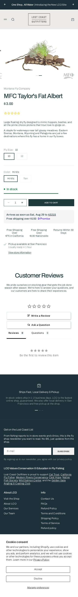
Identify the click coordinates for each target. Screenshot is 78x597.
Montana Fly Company (17, 88)
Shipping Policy (49, 518)
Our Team (9, 513)
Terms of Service (50, 523)
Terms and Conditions (53, 513)
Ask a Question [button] (40, 325)
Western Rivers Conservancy (32, 477)
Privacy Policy (41, 559)
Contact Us (47, 498)
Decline (38, 578)
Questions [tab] (37, 333)
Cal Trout (54, 474)
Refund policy (48, 528)
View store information (19, 252)
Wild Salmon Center (30, 480)
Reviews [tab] (14, 333)
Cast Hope (55, 477)
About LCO (10, 503)
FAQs (44, 503)
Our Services (11, 508)
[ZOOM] (72, 75)
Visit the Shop (12, 498)
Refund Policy (49, 508)
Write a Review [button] (40, 315)
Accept (38, 569)
